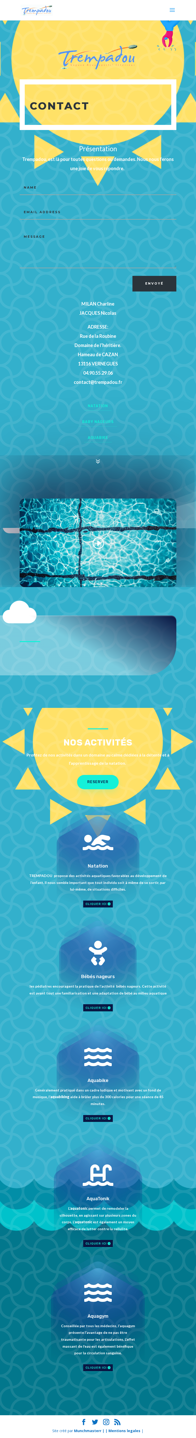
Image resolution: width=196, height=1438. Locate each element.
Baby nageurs (98, 422)
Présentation (98, 149)
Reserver (97, 782)
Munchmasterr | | (91, 1430)
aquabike (98, 438)
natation (98, 406)
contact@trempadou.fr (98, 382)
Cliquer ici (96, 904)
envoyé (154, 283)
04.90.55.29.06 (98, 373)
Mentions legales (124, 1430)
